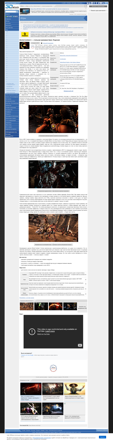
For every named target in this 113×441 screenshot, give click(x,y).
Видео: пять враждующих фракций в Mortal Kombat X (72, 417)
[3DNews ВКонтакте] (87, 3)
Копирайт (43, 430)
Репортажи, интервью (11, 90)
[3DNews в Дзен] (94, 3)
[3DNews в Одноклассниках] (96, 3)
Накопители (8, 105)
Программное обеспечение (12, 116)
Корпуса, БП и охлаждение (12, 96)
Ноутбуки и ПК (9, 109)
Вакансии (9, 136)
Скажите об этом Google (27, 355)
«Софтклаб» (63, 59)
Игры (7, 29)
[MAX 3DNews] (92, 3)
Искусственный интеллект (12, 94)
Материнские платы (10, 101)
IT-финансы (8, 19)
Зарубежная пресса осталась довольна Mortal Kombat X (51, 417)
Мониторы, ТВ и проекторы (12, 103)
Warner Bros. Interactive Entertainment (68, 55)
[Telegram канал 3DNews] (99, 3)
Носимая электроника (11, 107)
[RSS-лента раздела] (86, 6)
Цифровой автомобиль (11, 129)
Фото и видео (9, 127)
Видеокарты (8, 25)
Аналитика (8, 23)
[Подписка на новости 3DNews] (101, 3)
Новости (8, 14)
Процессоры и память (11, 118)
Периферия (8, 112)
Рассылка (74, 3)
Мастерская (8, 99)
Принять (102, 437)
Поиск (46, 430)
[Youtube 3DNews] (90, 3)
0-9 (7, 31)
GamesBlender (9, 86)
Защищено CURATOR (102, 430)
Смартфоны (8, 122)
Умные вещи (8, 124)
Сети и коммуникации (11, 120)
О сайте (64, 3)
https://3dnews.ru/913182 (34, 425)
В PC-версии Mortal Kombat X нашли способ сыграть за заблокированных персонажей (29, 418)
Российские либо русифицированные (10, 84)
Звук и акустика (9, 27)
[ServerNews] (12, 16)
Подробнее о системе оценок (27, 297)
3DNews (22, 6)
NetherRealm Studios (65, 62)
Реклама (69, 3)
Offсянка (7, 21)
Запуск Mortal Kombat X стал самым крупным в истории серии (74, 397)
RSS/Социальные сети (11, 132)
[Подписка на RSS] (103, 3)
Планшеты (8, 114)
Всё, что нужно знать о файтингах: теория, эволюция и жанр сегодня (30, 398)
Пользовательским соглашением (42, 437)
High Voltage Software (75, 62)
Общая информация (10, 92)
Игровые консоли (10, 88)
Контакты (79, 3)
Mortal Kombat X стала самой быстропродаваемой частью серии (51, 398)
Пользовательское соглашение (55, 430)
